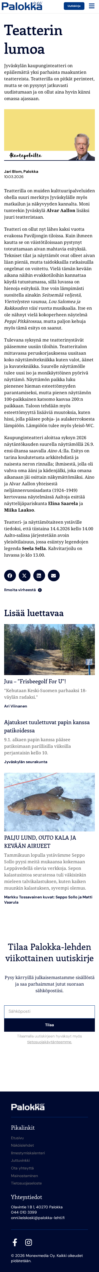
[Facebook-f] (15, 1242)
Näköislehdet (22, 1145)
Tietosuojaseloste (26, 1183)
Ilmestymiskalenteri (28, 1152)
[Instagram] (28, 1242)
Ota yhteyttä (22, 1168)
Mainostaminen (24, 1175)
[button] (10, 575)
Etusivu (17, 1137)
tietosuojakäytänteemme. (49, 1041)
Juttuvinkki (20, 1160)
